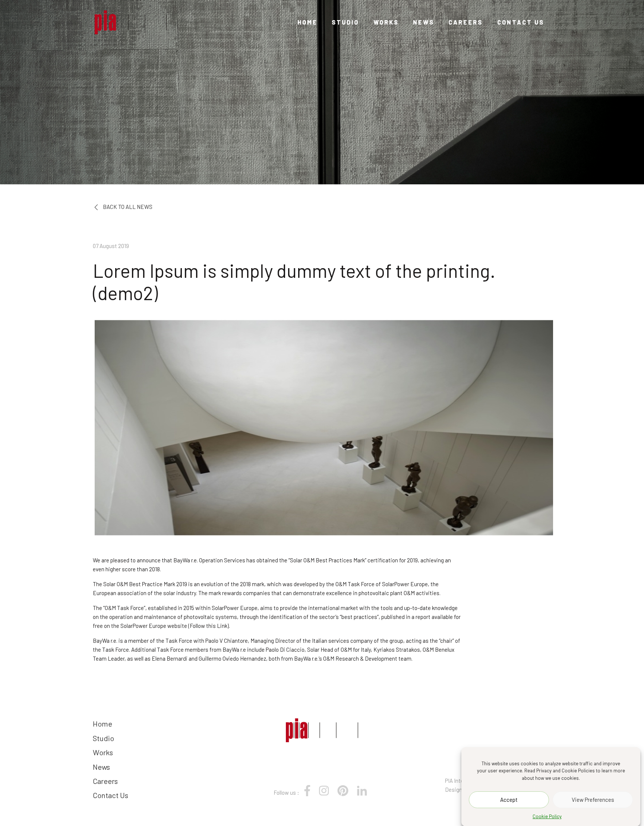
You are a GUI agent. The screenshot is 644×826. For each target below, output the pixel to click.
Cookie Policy (547, 816)
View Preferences (593, 799)
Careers (465, 22)
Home (307, 22)
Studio (345, 22)
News (423, 22)
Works (386, 22)
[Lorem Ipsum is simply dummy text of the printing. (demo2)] (130, 22)
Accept (509, 799)
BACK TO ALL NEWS (127, 206)
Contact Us (520, 22)
